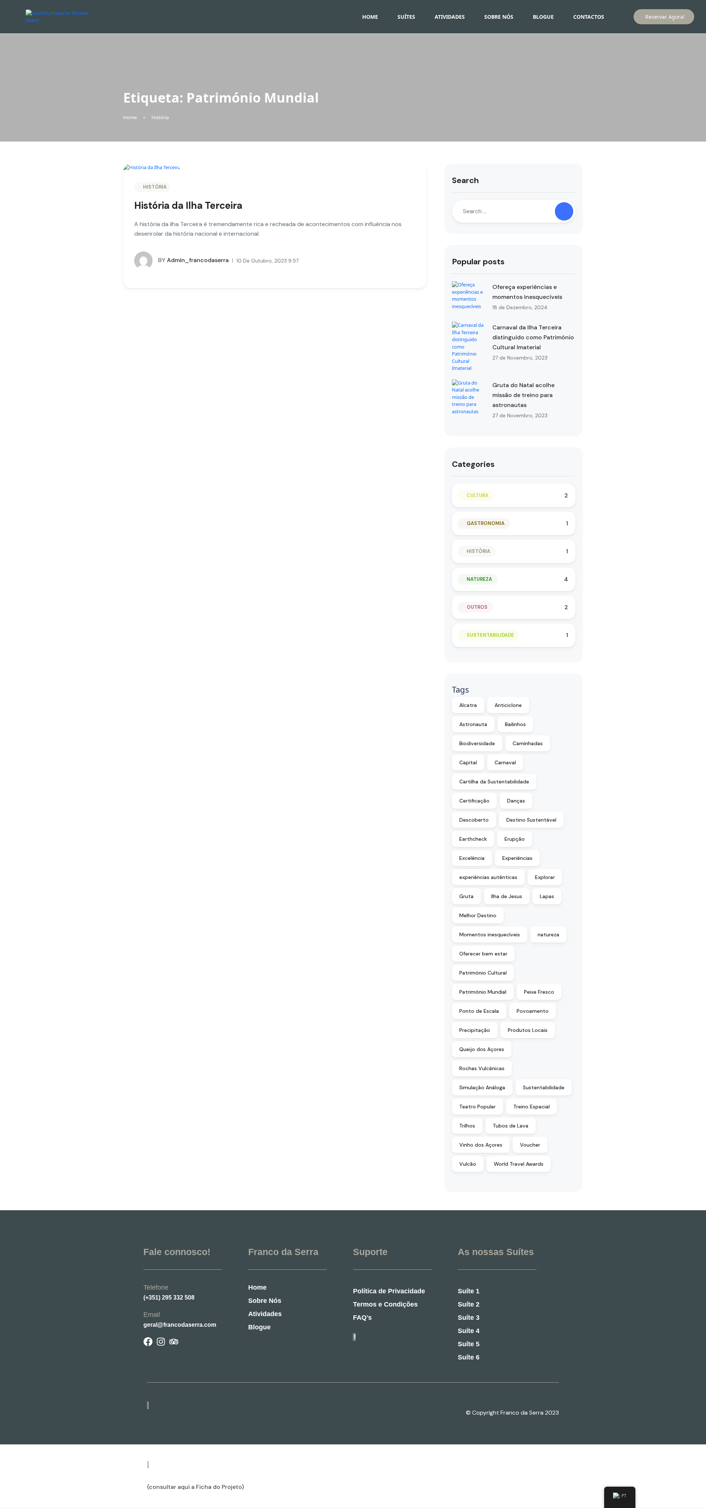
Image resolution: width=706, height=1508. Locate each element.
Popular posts (478, 261)
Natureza (479, 579)
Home (370, 16)
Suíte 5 (468, 1344)
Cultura (477, 495)
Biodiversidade (477, 743)
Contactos (588, 16)
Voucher (530, 1144)
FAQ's (362, 1317)
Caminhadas (528, 743)
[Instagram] (160, 1341)
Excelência (472, 858)
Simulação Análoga (482, 1087)
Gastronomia (485, 523)
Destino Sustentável (531, 819)
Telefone (155, 1287)
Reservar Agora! (665, 16)
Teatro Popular (477, 1106)
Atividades (450, 16)
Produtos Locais (528, 1030)
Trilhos (467, 1125)
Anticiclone (508, 705)
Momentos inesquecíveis (489, 934)
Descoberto (474, 819)
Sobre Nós (498, 16)
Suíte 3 (468, 1317)
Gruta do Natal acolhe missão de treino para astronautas (523, 395)
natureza (548, 934)
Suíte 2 (468, 1304)
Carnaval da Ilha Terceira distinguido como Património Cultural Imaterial (533, 337)
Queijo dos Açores (481, 1049)
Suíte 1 (468, 1291)
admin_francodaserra (193, 260)
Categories (473, 464)
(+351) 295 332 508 (169, 1297)
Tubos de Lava (510, 1125)
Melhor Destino (477, 915)
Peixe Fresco (539, 992)
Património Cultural (483, 972)
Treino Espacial (531, 1106)
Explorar (545, 877)
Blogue (543, 16)
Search (465, 180)
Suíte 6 (468, 1357)
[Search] (564, 211)
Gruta (466, 896)
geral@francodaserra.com (179, 1325)
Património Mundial (482, 992)
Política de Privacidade (389, 1291)
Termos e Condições (385, 1304)
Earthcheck (473, 839)
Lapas (547, 896)
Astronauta (473, 724)
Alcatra (468, 705)
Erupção (514, 839)
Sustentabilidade (490, 635)
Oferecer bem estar (483, 953)
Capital (468, 762)
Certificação (474, 800)
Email (151, 1314)
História (160, 117)
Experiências (517, 858)
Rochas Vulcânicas (481, 1068)
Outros (477, 607)
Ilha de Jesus (506, 896)
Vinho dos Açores (480, 1144)
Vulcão (467, 1164)
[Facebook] (148, 1341)
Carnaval (505, 762)
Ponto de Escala (479, 1011)
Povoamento (533, 1011)
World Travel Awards (518, 1164)
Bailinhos (515, 724)
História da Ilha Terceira (188, 205)
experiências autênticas (488, 877)
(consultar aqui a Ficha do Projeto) (195, 1487)
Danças (516, 800)
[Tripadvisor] (173, 1341)
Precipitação (474, 1030)
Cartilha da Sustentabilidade (494, 781)
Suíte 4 (468, 1330)
